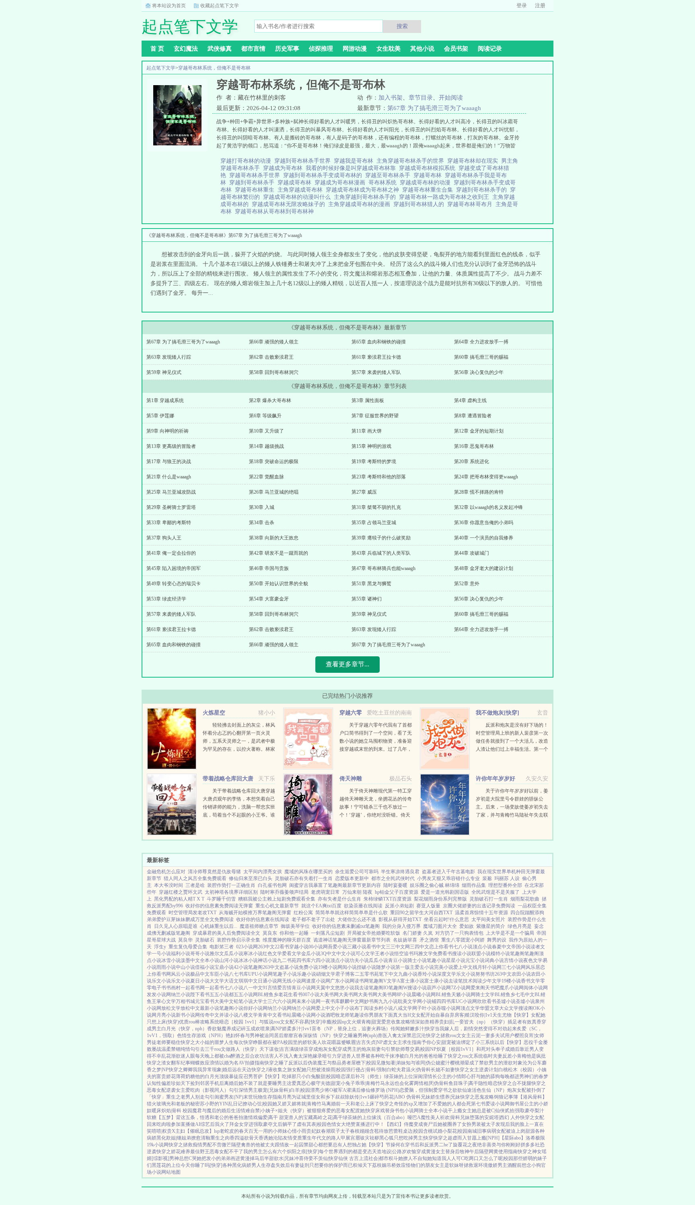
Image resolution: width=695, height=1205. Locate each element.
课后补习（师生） (364, 1076)
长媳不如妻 (443, 1069)
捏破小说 (366, 967)
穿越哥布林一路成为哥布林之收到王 (445, 197)
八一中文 (253, 988)
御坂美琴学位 (295, 926)
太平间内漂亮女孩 (262, 871)
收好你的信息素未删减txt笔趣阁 (346, 926)
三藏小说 (356, 947)
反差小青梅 (514, 1056)
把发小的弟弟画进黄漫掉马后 (233, 1158)
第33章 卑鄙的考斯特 (168, 522)
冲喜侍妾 (303, 1158)
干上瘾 (455, 1110)
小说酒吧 (325, 1015)
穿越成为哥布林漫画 (341, 183)
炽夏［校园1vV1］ (456, 1049)
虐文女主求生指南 (402, 1042)
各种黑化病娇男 (239, 1165)
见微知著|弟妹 (391, 1063)
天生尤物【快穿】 (511, 1015)
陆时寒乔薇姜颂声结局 (284, 892)
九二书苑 (286, 960)
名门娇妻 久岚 (418, 933)
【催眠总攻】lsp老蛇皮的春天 (217, 1131)
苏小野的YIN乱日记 (221, 1104)
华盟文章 (489, 1008)
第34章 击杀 (261, 522)
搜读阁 (525, 1008)
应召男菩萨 (251, 1076)
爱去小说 (424, 967)
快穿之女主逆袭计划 (476, 1069)
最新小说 (209, 1008)
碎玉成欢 (250, 1028)
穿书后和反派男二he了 (429, 1145)
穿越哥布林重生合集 (429, 190)
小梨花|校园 (454, 1131)
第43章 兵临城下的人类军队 (381, 553)
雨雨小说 (166, 967)
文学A (393, 981)
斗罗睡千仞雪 (221, 899)
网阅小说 (347, 967)
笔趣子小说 (285, 974)
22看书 (282, 947)
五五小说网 (246, 994)
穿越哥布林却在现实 (474, 161)
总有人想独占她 (349, 1145)
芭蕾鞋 (396, 1131)
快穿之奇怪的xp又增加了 (405, 1104)
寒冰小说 (253, 953)
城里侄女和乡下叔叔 (323, 1097)
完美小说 (443, 967)
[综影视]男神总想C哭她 (177, 1158)
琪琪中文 (248, 981)
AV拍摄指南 (251, 1063)
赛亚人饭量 (428, 906)
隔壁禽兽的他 (245, 1145)
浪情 (214, 1063)
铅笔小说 (243, 1001)
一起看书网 (193, 988)
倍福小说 (204, 967)
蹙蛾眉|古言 (353, 1042)
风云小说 (180, 974)
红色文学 (272, 953)
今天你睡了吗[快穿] (201, 1165)
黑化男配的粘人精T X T (179, 899)
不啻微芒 (221, 1145)
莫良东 (270, 933)
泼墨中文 (190, 960)
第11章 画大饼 (367, 431)
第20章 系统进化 (471, 461)
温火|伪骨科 (418, 1069)
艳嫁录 (315, 1056)
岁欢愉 (409, 1151)
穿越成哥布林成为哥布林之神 (364, 190)
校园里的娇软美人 (302, 1042)
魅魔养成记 (229, 1028)
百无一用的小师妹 (268, 1131)
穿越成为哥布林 (284, 168)
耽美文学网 (410, 1001)
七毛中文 (525, 994)
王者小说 (384, 953)
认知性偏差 (159, 1083)
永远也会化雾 (399, 1083)
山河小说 (229, 960)
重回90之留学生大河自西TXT (421, 912)
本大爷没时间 (168, 885)
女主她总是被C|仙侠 (483, 1110)
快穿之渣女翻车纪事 (168, 1063)
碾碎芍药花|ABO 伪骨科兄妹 (400, 1097)
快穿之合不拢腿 (514, 1083)
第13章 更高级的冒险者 (171, 446)
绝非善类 (486, 1145)
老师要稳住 (168, 1042)
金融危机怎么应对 (166, 871)
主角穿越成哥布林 (302, 190)
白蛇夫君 (396, 1069)
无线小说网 (294, 981)
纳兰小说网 (279, 1008)
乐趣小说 (306, 974)
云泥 (476, 1035)
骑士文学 (485, 994)
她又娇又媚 (284, 1104)
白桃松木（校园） (517, 1069)
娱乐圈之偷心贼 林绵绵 (434, 885)
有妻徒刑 (299, 1165)
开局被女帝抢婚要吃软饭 (373, 933)
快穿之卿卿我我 (185, 1069)
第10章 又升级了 (266, 431)
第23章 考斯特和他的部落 (379, 477)
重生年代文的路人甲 (323, 1138)
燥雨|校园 (336, 1069)
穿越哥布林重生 (256, 190)
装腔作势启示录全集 (238, 940)
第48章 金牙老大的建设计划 (483, 568)
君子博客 (345, 974)
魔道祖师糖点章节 (259, 926)
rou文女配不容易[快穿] (297, 1022)
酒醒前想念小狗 (524, 1165)
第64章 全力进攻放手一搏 (481, 342)
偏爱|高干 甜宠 (273, 1117)
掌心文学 (166, 1001)
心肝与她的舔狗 (483, 1076)
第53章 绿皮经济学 (166, 599)
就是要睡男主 (272, 1083)
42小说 (241, 967)
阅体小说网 (536, 988)
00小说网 (318, 947)
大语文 (231, 981)
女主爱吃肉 (188, 1090)
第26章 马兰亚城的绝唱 (273, 492)
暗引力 (329, 1056)
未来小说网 (308, 1001)
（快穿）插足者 (505, 1022)
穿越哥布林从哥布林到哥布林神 (276, 211)
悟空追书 (403, 953)
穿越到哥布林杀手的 (483, 190)
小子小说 (344, 1008)
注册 (540, 5)
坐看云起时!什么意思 (446, 919)
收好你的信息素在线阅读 (262, 919)
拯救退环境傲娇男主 (485, 1165)
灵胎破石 (204, 940)
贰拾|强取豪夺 (520, 1110)
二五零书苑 (367, 974)
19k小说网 (158, 1145)
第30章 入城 (261, 507)
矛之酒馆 (429, 940)
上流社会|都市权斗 (378, 1158)
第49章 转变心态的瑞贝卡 (173, 583)
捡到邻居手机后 (207, 1083)
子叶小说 (426, 1008)
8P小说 (404, 994)
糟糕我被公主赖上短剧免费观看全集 (276, 899)
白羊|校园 (300, 1090)
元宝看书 (204, 1001)
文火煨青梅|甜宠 (364, 1022)
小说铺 (429, 1001)
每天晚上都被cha (212, 1056)
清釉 (205, 1138)
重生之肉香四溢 (227, 1138)
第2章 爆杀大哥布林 (270, 400)
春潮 (326, 1131)
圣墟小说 (506, 1001)
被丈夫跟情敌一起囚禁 (284, 1145)
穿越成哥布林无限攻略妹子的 (290, 204)
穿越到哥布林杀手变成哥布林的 (324, 175)
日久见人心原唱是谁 (175, 926)
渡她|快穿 (365, 1110)
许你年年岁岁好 (495, 779)
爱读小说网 (497, 1104)
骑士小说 (417, 960)
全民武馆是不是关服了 (495, 892)
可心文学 (365, 953)
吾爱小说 (337, 947)
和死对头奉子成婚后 (498, 1049)
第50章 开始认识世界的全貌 (278, 583)
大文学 (217, 981)
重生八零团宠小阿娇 (463, 940)
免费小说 (308, 967)
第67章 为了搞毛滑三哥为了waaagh (434, 108)
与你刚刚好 (508, 1145)
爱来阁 (478, 988)
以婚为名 (229, 1063)
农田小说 (521, 974)
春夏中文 (501, 947)
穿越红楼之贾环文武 (180, 892)
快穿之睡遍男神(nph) (355, 1035)
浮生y (160, 947)
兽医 (382, 1035)
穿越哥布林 (429, 175)
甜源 (530, 1131)
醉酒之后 (240, 1056)
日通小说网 (270, 981)
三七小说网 (514, 967)
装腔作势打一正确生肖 (231, 885)
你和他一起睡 (294, 933)
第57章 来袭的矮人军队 (376, 372)
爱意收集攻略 (395, 1022)
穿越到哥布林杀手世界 (304, 161)
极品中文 (200, 974)
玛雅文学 (423, 953)
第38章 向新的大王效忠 (273, 538)
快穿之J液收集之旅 (271, 1069)
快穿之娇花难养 (173, 1151)
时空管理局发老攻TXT (192, 912)
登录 (521, 5)
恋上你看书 (441, 947)
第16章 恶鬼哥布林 (474, 446)
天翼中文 (325, 988)
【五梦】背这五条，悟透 (183, 1117)
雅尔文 (217, 953)
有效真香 (531, 1022)
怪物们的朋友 (420, 1165)
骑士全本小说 (433, 1110)
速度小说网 (318, 981)
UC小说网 (466, 1001)
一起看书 (214, 988)
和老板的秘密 (185, 1104)
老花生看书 (290, 994)
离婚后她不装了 (241, 1083)
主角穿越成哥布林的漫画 (360, 204)
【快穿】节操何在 (385, 1145)
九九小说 (388, 1001)
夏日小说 (200, 981)
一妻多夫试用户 (497, 1035)
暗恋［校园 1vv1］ (239, 1022)
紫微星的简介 (490, 926)
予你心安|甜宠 (436, 1042)
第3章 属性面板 (368, 400)
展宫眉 (352, 1138)
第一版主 (405, 967)
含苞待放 (379, 1131)
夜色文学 (533, 960)
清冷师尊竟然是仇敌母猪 (214, 871)
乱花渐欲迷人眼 (178, 1056)
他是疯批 (536, 1056)
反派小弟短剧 (399, 906)
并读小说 (229, 1015)
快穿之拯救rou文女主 (448, 1035)
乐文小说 (465, 974)
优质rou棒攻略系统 (199, 1022)
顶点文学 (470, 1008)
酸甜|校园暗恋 (330, 1076)
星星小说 (455, 960)
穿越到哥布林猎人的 (420, 204)
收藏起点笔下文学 (219, 5)
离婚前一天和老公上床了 (352, 1104)
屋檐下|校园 (363, 1063)
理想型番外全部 (505, 885)
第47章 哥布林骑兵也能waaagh (383, 568)
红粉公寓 (303, 912)
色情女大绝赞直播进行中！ (356, 1124)
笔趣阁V (378, 981)
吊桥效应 (396, 1165)
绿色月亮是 (520, 926)
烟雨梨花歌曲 (524, 899)
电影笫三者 (222, 947)
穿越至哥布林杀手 (389, 175)
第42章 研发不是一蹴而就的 (278, 553)
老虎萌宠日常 (325, 892)
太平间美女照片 (488, 919)
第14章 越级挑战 (266, 446)
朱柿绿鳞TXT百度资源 (387, 899)
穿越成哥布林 (296, 183)
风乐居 (533, 967)
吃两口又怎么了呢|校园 (488, 1158)
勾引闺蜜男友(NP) (224, 1097)
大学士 (260, 1001)
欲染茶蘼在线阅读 (363, 906)
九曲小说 (407, 974)
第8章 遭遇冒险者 (472, 416)
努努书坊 (485, 974)
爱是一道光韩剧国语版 (445, 892)
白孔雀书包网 (272, 885)
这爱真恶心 (299, 1083)
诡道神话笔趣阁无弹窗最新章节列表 (352, 940)
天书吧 (492, 988)
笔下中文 (388, 974)
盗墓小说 (289, 967)
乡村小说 (383, 1008)
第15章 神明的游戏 (371, 446)
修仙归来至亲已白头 (250, 878)
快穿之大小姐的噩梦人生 (207, 1042)
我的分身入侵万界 (401, 926)
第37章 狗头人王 (163, 538)
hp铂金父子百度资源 (396, 892)
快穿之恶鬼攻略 (477, 1097)
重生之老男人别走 (185, 1097)
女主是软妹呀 (449, 1165)
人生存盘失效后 (273, 1165)
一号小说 (161, 953)
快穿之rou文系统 (465, 1056)
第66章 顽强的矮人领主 (273, 342)
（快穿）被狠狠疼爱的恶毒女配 (321, 1110)
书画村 (173, 988)
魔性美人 (430, 1117)
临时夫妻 (492, 1056)
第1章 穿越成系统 (165, 400)
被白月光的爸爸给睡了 (423, 1056)
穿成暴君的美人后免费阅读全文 (226, 933)
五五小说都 (222, 994)
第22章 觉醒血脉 (266, 477)
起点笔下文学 (160, 68)
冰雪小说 (171, 960)
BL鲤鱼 (443, 994)
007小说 (310, 994)
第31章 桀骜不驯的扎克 (376, 507)
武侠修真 (220, 48)
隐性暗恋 (488, 1083)
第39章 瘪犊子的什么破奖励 (381, 538)
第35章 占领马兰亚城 (374, 522)
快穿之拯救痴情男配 (190, 1145)
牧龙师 (342, 1015)
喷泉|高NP (271, 1028)
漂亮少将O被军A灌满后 (335, 1090)
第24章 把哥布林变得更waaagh (486, 477)
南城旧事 (477, 1131)
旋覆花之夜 (465, 1145)
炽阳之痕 (296, 1151)
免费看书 (442, 953)
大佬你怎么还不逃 (356, 919)
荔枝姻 (379, 1165)
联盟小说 (481, 953)
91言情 (270, 988)
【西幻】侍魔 (399, 1124)
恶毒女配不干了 (226, 1151)
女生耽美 (388, 48)
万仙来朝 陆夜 (357, 892)
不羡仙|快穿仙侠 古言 (336, 1158)
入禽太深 (397, 1035)
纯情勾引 (190, 1049)
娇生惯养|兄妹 (445, 1097)
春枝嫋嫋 (359, 1131)
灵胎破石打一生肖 (488, 899)
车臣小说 (219, 974)
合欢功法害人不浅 (269, 1056)
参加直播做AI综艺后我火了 (200, 1124)
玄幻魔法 (186, 48)
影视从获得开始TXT (400, 919)
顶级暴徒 (229, 1076)
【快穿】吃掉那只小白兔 (289, 1076)
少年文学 (492, 981)
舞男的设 (496, 940)
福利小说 (180, 953)
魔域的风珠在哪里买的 (308, 871)
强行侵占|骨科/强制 (366, 1069)
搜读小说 (461, 953)
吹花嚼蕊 (331, 1042)
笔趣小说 (436, 960)
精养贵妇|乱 (442, 1022)
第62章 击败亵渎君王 (271, 357)
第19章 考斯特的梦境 (374, 461)
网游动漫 (355, 48)
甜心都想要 (320, 1145)
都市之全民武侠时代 (393, 878)
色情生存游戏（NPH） (201, 1035)
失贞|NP (374, 1042)
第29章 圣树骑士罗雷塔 (171, 507)
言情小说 (513, 960)
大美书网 (329, 994)
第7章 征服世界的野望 (375, 416)
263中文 (266, 947)
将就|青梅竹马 (311, 1104)
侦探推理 (321, 48)
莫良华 (185, 940)
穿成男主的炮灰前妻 (359, 1049)
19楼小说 (327, 967)
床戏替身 (385, 1110)
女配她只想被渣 (309, 1069)
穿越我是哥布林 (355, 161)
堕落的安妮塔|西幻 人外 (495, 1117)
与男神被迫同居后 (264, 1035)
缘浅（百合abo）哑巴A (396, 1117)
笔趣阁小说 (231, 1008)
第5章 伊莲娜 (160, 416)
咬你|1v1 (483, 1015)
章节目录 (421, 97)
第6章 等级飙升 (265, 416)
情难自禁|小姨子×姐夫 (264, 1110)
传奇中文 (209, 1015)
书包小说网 (407, 1110)
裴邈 (487, 878)
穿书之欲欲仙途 (455, 1090)
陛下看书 (200, 994)
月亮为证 (291, 1097)
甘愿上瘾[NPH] (483, 1138)
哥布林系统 (384, 183)
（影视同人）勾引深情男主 (229, 1090)
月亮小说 (166, 1015)
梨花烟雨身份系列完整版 (440, 899)
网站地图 (171, 1172)
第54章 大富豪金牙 (269, 599)
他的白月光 (207, 1076)
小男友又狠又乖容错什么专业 (448, 878)
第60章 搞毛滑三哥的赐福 (481, 357)
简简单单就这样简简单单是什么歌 (351, 912)
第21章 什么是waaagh (168, 477)
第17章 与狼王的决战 (168, 461)
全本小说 (209, 960)
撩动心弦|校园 (257, 1104)
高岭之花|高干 (328, 1117)
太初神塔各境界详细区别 (231, 892)
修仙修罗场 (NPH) (380, 1090)
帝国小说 (521, 947)
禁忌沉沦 (416, 1035)
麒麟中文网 (352, 1001)
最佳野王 (200, 1151)
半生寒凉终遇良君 (400, 871)
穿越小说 (298, 947)
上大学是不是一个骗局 (510, 933)
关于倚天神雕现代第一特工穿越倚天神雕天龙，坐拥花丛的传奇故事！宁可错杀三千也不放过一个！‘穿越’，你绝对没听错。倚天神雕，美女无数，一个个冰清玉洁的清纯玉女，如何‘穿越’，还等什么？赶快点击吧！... (375, 815)
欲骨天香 (253, 1138)
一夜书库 (330, 1001)
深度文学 (446, 974)
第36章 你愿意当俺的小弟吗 (483, 522)
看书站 (284, 1015)
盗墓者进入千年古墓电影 (448, 871)
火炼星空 (214, 713)
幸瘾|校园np (334, 1022)
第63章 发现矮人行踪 (168, 357)
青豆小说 (397, 960)
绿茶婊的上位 (398, 1076)
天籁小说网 (463, 994)
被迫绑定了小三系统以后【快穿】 (487, 1042)
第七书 (478, 1104)
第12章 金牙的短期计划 (479, 431)
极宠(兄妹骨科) (274, 1090)
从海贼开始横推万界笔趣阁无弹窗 (255, 912)
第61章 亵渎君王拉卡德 (376, 357)
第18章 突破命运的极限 (273, 461)
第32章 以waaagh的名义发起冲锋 (488, 507)
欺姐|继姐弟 (178, 1138)
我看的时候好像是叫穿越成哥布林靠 (352, 168)
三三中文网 (398, 947)
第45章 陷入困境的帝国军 (173, 568)
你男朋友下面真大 (383, 1015)
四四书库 (446, 1001)
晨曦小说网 (423, 994)
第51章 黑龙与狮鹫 (371, 583)
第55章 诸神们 (367, 599)
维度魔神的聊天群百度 (287, 940)
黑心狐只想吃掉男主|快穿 (406, 1138)
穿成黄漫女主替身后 (438, 1151)
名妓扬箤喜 (405, 940)
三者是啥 (195, 885)
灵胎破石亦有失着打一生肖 (304, 878)
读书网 (361, 981)
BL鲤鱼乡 (268, 994)
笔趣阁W (398, 988)
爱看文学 (291, 953)
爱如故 (466, 926)
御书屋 (517, 1104)
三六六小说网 (281, 1001)
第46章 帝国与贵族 (269, 568)
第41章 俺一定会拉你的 (171, 553)
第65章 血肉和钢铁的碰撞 (379, 342)
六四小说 (320, 960)
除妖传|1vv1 (357, 1097)
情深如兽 (420, 1022)
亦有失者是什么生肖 (339, 899)
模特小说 (500, 953)
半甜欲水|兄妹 (279, 1158)
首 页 (157, 48)
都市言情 (253, 48)
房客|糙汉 (464, 1015)
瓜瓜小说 (233, 953)
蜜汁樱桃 (450, 1063)
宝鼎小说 (224, 967)
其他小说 (422, 48)
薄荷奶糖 (185, 1076)
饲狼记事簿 (506, 1097)
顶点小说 (482, 947)
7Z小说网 (461, 988)
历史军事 (287, 48)
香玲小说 (427, 974)
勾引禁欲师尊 (395, 1049)
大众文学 (508, 1008)
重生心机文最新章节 (277, 906)
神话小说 (267, 960)
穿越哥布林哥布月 (471, 204)
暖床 (156, 1110)
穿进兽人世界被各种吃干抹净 (368, 1056)
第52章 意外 (466, 583)
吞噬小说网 (448, 1008)
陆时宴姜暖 (395, 885)
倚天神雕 (350, 779)
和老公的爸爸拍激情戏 (234, 1117)
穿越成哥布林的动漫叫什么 (298, 197)
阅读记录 (490, 48)
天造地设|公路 (387, 1151)
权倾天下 (362, 1165)
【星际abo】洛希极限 (522, 1138)
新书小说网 (188, 1015)
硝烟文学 (325, 974)
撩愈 (196, 1138)
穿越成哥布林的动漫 (427, 183)
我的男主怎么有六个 (265, 1151)
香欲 (212, 1028)
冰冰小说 (248, 960)
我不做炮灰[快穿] (497, 713)
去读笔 (455, 981)
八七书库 (238, 974)
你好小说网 (255, 1008)
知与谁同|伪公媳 (423, 1063)
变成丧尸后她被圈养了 (437, 1124)
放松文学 (171, 1008)
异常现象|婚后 (217, 1069)
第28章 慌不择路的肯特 (479, 492)
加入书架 (390, 97)
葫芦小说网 (439, 988)
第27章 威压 (364, 492)
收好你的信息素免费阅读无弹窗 (219, 906)
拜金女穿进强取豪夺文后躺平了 (263, 1124)
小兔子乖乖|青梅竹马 (363, 1083)
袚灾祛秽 (369, 1138)
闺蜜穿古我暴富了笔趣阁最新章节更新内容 (335, 885)
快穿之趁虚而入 (450, 1138)
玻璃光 (163, 1104)
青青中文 (267, 1015)
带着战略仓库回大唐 (228, 779)
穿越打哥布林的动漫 (247, 161)
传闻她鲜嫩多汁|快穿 (413, 1028)
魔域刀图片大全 (440, 926)
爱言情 (284, 988)
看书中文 (376, 947)
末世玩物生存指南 (262, 1097)
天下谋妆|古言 (274, 1049)
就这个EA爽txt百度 (321, 906)
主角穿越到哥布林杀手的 (366, 197)
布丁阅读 (364, 1008)
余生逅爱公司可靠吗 (356, 871)
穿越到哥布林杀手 (253, 183)
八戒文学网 (405, 1008)
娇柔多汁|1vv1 (297, 1028)
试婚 (437, 1131)
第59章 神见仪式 (163, 372)
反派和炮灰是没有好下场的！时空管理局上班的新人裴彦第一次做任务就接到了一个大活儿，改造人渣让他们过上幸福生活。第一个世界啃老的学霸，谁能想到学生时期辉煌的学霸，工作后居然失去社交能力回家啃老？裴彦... (512, 749)
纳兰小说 (180, 994)
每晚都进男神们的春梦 (524, 1076)
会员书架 (456, 48)
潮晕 (464, 1063)
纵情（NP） (320, 1035)
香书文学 (530, 981)
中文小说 (346, 953)
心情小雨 (296, 1131)
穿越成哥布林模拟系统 (429, 168)
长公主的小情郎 (449, 1076)
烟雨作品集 (474, 885)
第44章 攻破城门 (471, 553)
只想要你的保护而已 (331, 1165)
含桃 (428, 1131)
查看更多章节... (347, 664)
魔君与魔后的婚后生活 (216, 1110)
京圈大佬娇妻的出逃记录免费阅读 (479, 906)
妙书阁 (371, 1001)
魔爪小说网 (512, 988)
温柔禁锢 (171, 1049)
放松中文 (190, 1008)
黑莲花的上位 (166, 1165)
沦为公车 (532, 1063)
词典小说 (494, 960)
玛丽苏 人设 (507, 878)
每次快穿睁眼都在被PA (258, 1042)
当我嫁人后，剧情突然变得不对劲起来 (476, 1028)
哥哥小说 (200, 953)
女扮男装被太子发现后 (486, 1124)
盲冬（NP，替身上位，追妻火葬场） (351, 1028)
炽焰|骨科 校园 (176, 1110)
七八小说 (463, 947)
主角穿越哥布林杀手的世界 (411, 161)
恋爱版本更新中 (352, 878)
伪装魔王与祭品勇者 (329, 1063)
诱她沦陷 (273, 1138)
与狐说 (266, 1022)
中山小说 (185, 967)
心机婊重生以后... (218, 926)
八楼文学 (248, 1015)
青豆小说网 (304, 988)
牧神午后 (469, 1151)
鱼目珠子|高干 (463, 1083)
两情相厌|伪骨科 (431, 1083)
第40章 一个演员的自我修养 (483, 538)
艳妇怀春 (235, 1035)
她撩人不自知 (412, 1158)
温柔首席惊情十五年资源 (481, 912)
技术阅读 (472, 981)
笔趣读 (357, 1015)
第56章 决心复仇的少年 (479, 372)
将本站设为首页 (169, 5)
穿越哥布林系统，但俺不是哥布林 (214, 68)
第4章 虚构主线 (470, 400)
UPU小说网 (260, 974)
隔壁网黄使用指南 (498, 1151)
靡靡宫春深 (296, 1035)
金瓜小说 (311, 953)
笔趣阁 (517, 953)
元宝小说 (475, 960)
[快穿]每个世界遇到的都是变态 (339, 1151)
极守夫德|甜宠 (326, 1083)
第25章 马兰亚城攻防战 (171, 492)
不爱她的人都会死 (451, 1104)
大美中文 (224, 1001)
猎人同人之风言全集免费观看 (195, 878)
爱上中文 (463, 967)
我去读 (361, 988)
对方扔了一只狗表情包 (459, 933)
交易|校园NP (423, 1049)
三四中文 (419, 947)
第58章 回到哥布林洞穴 (273, 372)
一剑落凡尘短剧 (328, 933)
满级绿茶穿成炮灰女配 (313, 1049)
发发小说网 (159, 994)
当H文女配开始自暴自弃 (428, 1015)
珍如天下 (180, 1083)
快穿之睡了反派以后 (286, 1063)
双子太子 (340, 1131)
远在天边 (241, 1069)
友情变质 (292, 1138)
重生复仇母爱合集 (188, 947)
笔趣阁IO (379, 988)
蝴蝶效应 (200, 1063)
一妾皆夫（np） (471, 1022)
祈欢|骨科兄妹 (455, 1117)
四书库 (303, 960)
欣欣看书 (486, 1001)
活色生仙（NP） (489, 1090)
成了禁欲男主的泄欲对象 (495, 1063)
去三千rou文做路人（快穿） (229, 1049)
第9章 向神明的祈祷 (167, 431)
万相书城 (185, 1001)
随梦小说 (385, 967)
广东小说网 (342, 981)
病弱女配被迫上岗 (506, 1131)
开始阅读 (451, 97)
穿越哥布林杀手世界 (256, 175)
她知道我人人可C (445, 1158)
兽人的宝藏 (301, 1117)
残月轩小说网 (487, 967)
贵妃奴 (313, 1131)
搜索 (402, 26)
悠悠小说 (344, 988)
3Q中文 (328, 953)
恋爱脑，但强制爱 (418, 1090)
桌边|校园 (413, 1131)
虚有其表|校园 (312, 1124)
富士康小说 (412, 981)
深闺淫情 (422, 1076)
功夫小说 (359, 960)
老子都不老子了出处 (313, 919)
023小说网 (247, 947)
